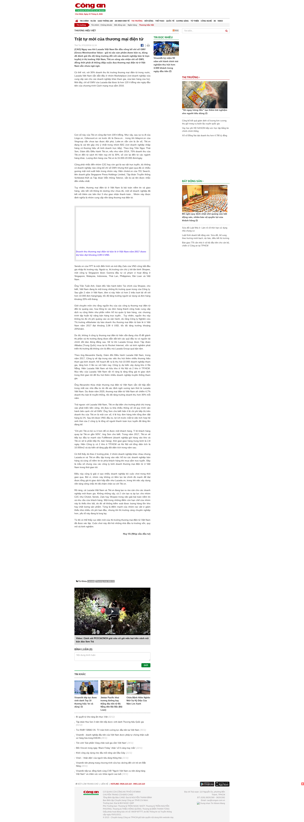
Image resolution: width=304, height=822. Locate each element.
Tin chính (84, 21)
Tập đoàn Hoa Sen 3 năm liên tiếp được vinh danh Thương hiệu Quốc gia (110, 722)
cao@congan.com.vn (216, 800)
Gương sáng (182, 21)
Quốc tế (170, 21)
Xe (215, 21)
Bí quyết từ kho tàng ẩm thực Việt (92, 717)
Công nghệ (206, 21)
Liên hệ (104, 784)
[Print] (148, 45)
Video (220, 21)
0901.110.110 (139, 784)
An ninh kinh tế (122, 21)
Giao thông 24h (105, 21)
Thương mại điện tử (105, 581)
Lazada (91, 581)
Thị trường (137, 21)
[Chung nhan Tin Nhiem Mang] (211, 803)
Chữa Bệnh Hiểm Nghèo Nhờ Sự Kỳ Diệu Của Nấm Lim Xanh (138, 700)
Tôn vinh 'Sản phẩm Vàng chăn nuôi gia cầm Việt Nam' (101, 743)
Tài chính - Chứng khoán (101, 25)
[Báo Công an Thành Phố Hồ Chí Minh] (76, 20)
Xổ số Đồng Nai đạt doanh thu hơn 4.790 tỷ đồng (204, 135)
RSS (176, 30)
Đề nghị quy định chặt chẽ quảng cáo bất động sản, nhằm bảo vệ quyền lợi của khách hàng (204, 217)
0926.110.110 (126, 784)
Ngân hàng (132, 25)
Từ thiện (195, 21)
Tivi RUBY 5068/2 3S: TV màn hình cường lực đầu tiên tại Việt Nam (107, 730)
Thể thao (159, 21)
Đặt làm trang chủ (87, 784)
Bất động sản (120, 25)
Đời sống (149, 21)
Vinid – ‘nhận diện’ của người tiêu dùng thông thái (99, 758)
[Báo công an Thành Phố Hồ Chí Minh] (90, 7)
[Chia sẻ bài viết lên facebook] (142, 45)
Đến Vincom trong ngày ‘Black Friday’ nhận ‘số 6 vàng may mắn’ (106, 748)
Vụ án (93, 21)
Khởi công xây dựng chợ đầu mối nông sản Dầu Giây (100, 753)
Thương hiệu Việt (146, 25)
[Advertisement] (172, 9)
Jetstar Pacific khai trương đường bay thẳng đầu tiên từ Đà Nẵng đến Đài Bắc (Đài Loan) (111, 703)
